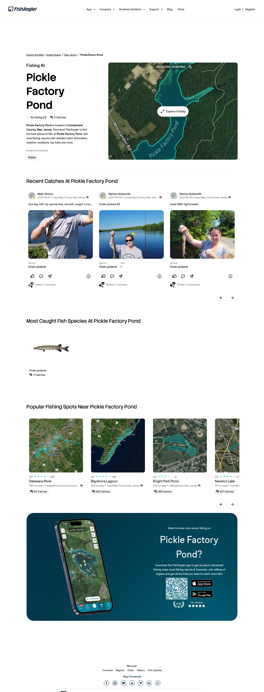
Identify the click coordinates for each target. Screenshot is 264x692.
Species (32, 263)
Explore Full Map (176, 111)
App (89, 9)
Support (154, 9)
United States (53, 54)
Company (105, 9)
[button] (173, 111)
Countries (107, 670)
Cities (131, 670)
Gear (123, 263)
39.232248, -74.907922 (170, 67)
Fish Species (155, 670)
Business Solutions (130, 9)
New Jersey (70, 54)
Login (237, 9)
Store (181, 9)
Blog (169, 9)
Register (250, 9)
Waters (141, 670)
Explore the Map (35, 54)
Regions (120, 670)
